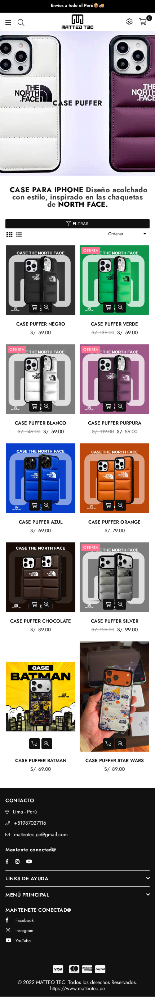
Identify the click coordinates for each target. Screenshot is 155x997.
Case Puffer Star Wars (114, 760)
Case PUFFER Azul (41, 522)
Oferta (90, 250)
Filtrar (80, 223)
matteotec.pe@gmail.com (41, 834)
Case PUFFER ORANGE (114, 522)
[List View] (19, 234)
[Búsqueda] (20, 21)
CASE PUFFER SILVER (114, 621)
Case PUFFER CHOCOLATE (40, 621)
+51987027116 (30, 822)
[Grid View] (9, 234)
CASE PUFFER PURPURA (114, 423)
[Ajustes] (129, 21)
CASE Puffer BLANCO (40, 423)
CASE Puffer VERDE (114, 324)
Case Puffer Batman (40, 760)
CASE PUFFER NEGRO (40, 324)
